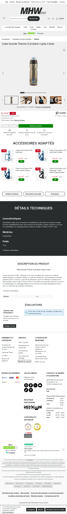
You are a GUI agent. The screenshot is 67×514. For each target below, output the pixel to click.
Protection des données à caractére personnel (47, 493)
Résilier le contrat (24, 361)
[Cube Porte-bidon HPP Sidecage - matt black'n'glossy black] (41, 174)
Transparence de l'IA (51, 496)
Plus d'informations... (8, 512)
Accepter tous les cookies (55, 509)
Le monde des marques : (13, 27)
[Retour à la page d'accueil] (33, 11)
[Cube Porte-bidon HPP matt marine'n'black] (7, 174)
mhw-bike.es (29, 483)
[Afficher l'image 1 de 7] (22, 92)
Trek (44, 27)
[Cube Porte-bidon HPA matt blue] (7, 156)
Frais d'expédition (52, 2)
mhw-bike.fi (27, 486)
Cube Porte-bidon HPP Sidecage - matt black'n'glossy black (58, 170)
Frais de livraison (19, 120)
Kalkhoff (52, 27)
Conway (33, 29)
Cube (25, 27)
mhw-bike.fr (39, 483)
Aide (6, 2)
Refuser (40, 509)
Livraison (5, 355)
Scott (31, 27)
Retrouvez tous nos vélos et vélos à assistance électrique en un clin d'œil (41, 349)
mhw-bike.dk (36, 486)
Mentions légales (37, 496)
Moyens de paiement (23, 2)
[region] (33, 78)
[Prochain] (64, 73)
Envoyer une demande (42, 107)
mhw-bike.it (48, 483)
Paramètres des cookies (10, 493)
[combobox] (20, 18)
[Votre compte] (53, 18)
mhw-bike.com (19, 483)
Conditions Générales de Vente (19, 496)
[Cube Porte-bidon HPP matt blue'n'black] (41, 156)
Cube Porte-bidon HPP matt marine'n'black (24, 169)
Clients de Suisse (7, 352)
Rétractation (25, 493)
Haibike (38, 27)
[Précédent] (3, 73)
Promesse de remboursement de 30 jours (8, 347)
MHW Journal (40, 362)
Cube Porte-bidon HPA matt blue (24, 151)
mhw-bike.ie (57, 483)
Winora (59, 27)
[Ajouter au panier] (21, 161)
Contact (12, 2)
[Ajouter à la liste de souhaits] (64, 50)
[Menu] (4, 18)
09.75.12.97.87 (50, 389)
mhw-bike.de (9, 483)
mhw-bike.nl (18, 486)
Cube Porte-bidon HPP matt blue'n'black (58, 151)
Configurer (31, 509)
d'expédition (29, 459)
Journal (62, 2)
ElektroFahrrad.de (46, 486)
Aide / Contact (23, 342)
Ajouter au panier (36, 126)
